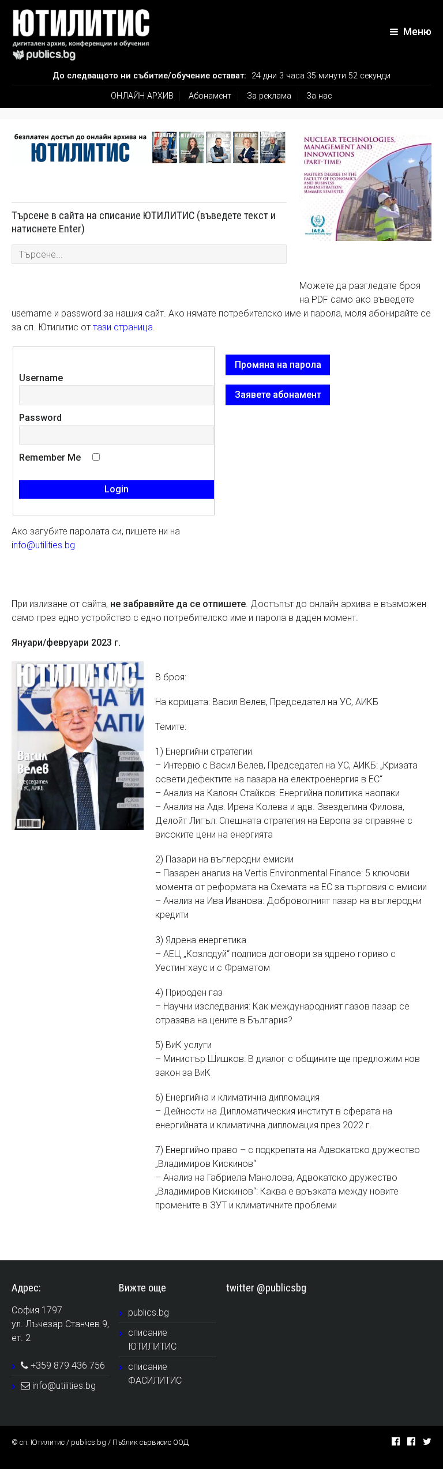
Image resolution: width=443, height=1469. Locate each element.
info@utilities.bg (43, 545)
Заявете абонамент (278, 394)
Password (40, 417)
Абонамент (210, 96)
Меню (416, 31)
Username (41, 377)
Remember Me (50, 457)
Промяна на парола (278, 364)
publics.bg (148, 1312)
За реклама (269, 96)
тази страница (123, 327)
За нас (319, 96)
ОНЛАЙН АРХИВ (142, 96)
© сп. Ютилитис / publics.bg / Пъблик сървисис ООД (100, 1442)
